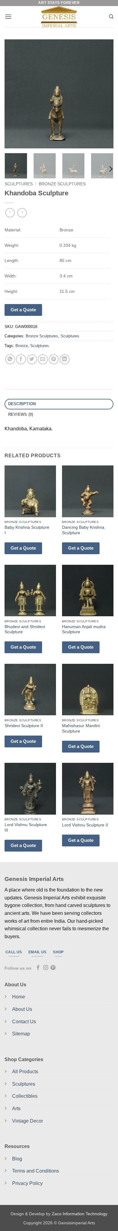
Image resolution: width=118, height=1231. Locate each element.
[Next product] (10, 212)
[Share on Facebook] (21, 359)
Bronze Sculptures (62, 184)
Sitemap (21, 1033)
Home (18, 996)
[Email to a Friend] (43, 359)
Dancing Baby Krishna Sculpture (83, 530)
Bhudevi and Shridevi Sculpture (25, 629)
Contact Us (24, 1021)
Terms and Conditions (35, 1170)
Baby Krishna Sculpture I (27, 530)
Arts (16, 1108)
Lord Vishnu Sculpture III (26, 827)
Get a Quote (23, 309)
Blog (17, 1158)
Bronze (21, 345)
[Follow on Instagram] (45, 968)
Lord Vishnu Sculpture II (85, 825)
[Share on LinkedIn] (65, 359)
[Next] (103, 94)
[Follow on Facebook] (38, 968)
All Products (25, 1071)
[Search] (111, 16)
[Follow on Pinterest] (53, 968)
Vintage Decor (27, 1120)
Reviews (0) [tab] (20, 414)
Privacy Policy (27, 1183)
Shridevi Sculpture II (24, 725)
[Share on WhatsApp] (10, 359)
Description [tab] (22, 404)
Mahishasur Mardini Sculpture (81, 728)
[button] (8, 16)
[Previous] (14, 94)
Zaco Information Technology (79, 1213)
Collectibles (25, 1096)
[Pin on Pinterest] (54, 359)
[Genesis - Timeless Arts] (59, 16)
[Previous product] (22, 212)
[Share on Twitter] (32, 359)
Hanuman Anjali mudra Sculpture (84, 629)
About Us (22, 1009)
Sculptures (19, 184)
